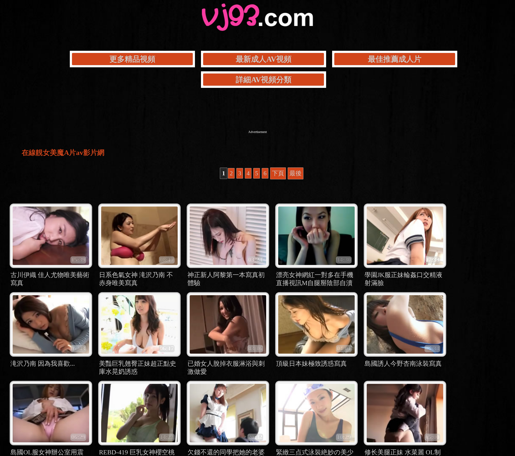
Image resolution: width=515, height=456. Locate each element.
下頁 (278, 173)
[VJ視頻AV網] (257, 26)
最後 (295, 173)
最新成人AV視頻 (263, 59)
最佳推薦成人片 (394, 59)
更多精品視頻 (132, 59)
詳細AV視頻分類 (263, 79)
